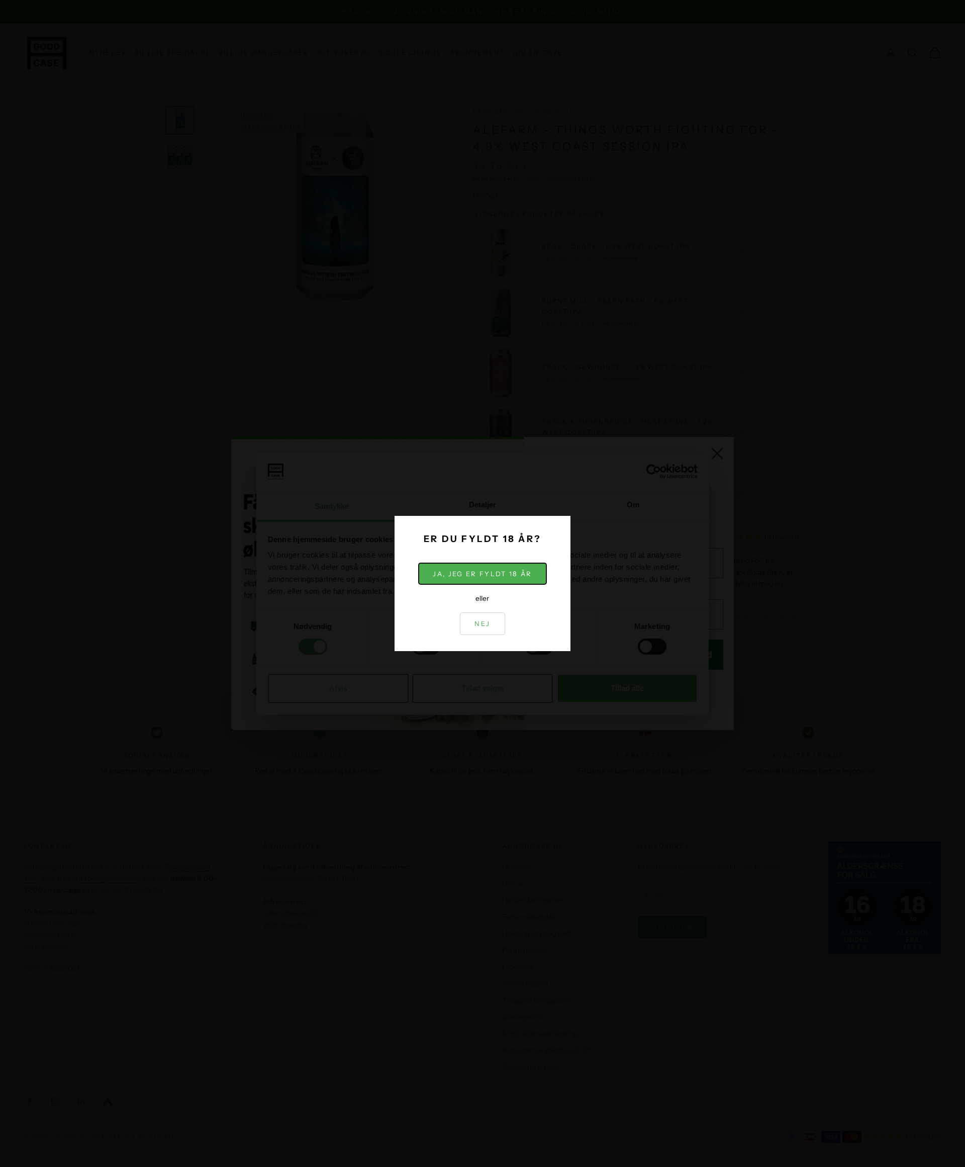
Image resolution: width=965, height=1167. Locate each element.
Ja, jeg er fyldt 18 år (482, 574)
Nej (482, 623)
